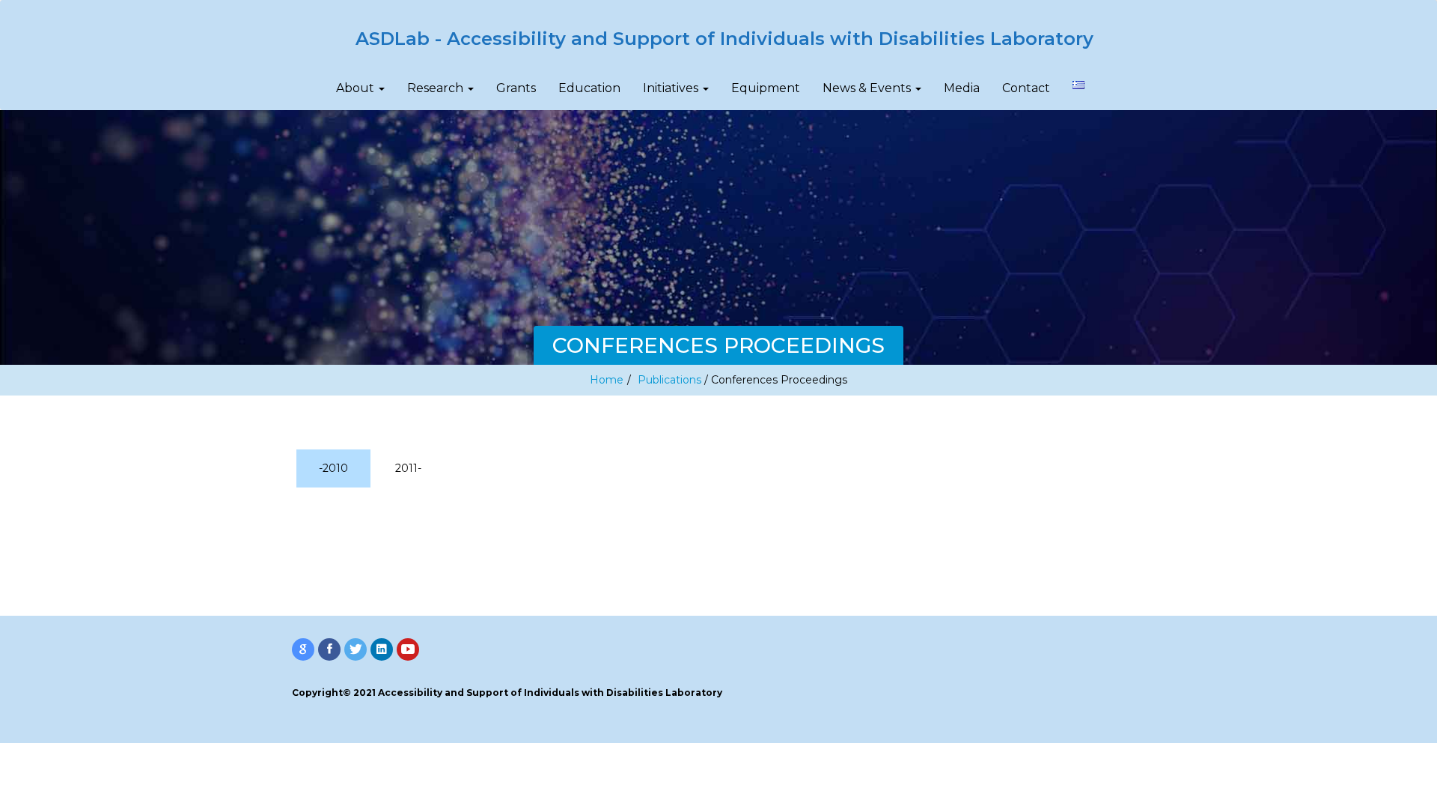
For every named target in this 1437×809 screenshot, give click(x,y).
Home (606, 380)
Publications (669, 380)
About (356, 88)
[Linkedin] (381, 649)
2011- (408, 468)
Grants (516, 88)
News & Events (868, 88)
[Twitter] (355, 649)
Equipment (765, 88)
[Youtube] (408, 649)
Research (436, 88)
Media (962, 88)
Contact (1026, 88)
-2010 (333, 468)
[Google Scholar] (303, 649)
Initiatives (672, 88)
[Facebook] (329, 649)
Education (589, 88)
